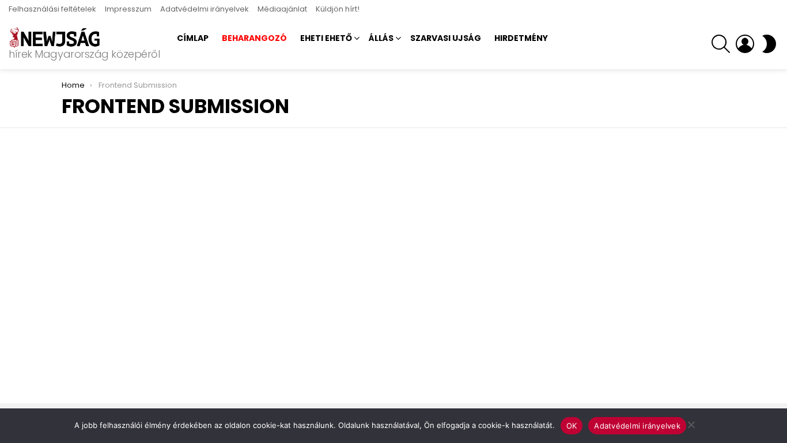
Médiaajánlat (282, 8)
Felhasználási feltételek (52, 8)
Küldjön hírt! (338, 8)
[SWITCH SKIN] (769, 43)
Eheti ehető (326, 38)
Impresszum (128, 8)
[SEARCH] (721, 43)
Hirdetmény (521, 38)
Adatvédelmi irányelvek (204, 8)
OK (571, 425)
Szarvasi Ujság (445, 38)
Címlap (193, 38)
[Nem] (691, 423)
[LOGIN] (745, 43)
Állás (381, 38)
